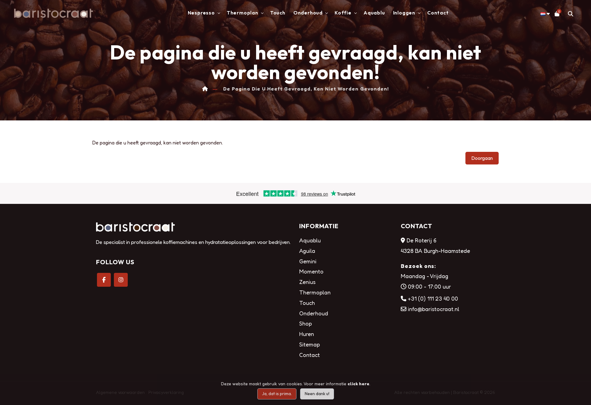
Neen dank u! (317, 393)
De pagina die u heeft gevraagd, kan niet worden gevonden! (306, 89)
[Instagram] (121, 280)
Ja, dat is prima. (277, 393)
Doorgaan (482, 158)
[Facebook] (104, 280)
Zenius (307, 281)
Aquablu (374, 13)
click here (358, 383)
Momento (311, 271)
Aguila (307, 250)
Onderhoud (313, 313)
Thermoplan (315, 292)
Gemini (307, 261)
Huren (306, 333)
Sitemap (309, 344)
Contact (438, 13)
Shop (305, 323)
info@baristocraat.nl (433, 309)
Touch (277, 13)
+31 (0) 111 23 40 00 (433, 298)
